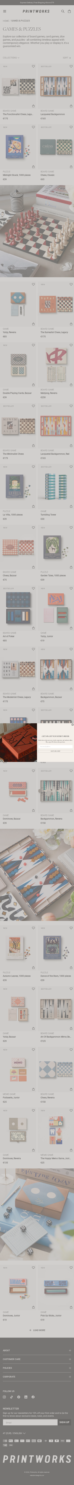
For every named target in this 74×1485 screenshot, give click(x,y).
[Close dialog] (73, 725)
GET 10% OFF (55, 751)
